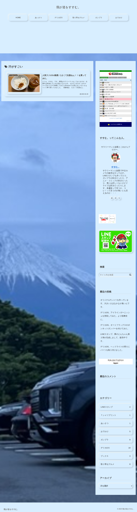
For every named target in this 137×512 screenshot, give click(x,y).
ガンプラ (115, 440)
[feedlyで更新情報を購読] (115, 198)
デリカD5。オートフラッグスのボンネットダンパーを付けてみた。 (115, 327)
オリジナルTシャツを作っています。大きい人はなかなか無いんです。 (114, 303)
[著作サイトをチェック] (111, 198)
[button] (130, 275)
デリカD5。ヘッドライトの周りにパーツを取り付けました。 (115, 348)
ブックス (115, 456)
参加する (129, 120)
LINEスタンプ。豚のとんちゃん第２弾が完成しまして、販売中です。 (115, 337)
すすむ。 (115, 167)
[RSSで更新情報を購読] (119, 198)
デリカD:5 (115, 448)
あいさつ (115, 423)
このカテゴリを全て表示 (115, 118)
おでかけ (115, 431)
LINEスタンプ (115, 407)
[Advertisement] (68, 38)
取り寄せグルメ (115, 464)
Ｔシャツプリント (115, 415)
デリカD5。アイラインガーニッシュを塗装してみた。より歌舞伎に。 (115, 316)
